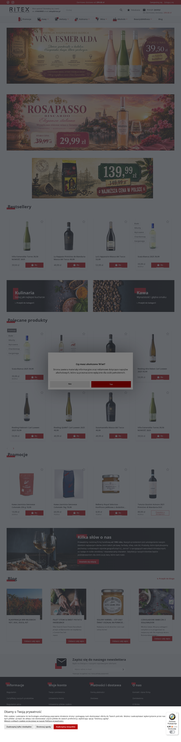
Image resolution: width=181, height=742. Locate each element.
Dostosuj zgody (44, 727)
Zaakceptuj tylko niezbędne (19, 727)
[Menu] (176, 713)
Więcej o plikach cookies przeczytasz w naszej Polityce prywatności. (34, 721)
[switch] (172, 732)
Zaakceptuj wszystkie (65, 727)
